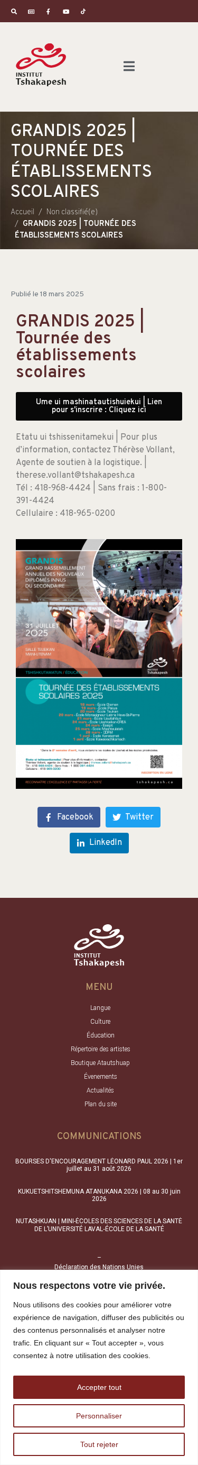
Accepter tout (99, 1387)
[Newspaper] (31, 11)
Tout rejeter (99, 1444)
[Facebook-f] (49, 11)
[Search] (14, 11)
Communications (99, 1137)
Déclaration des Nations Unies (99, 1267)
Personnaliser (99, 1416)
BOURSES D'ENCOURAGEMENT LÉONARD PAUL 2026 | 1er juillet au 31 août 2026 (99, 1165)
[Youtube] (66, 11)
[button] (99, 406)
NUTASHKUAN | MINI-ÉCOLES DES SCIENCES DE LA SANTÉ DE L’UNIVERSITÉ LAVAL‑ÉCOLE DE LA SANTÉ (99, 1224)
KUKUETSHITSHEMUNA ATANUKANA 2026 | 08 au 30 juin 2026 (99, 1195)
